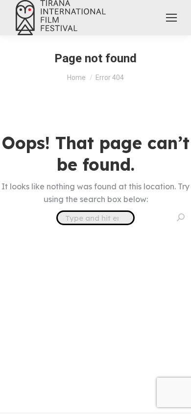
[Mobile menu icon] (171, 17)
